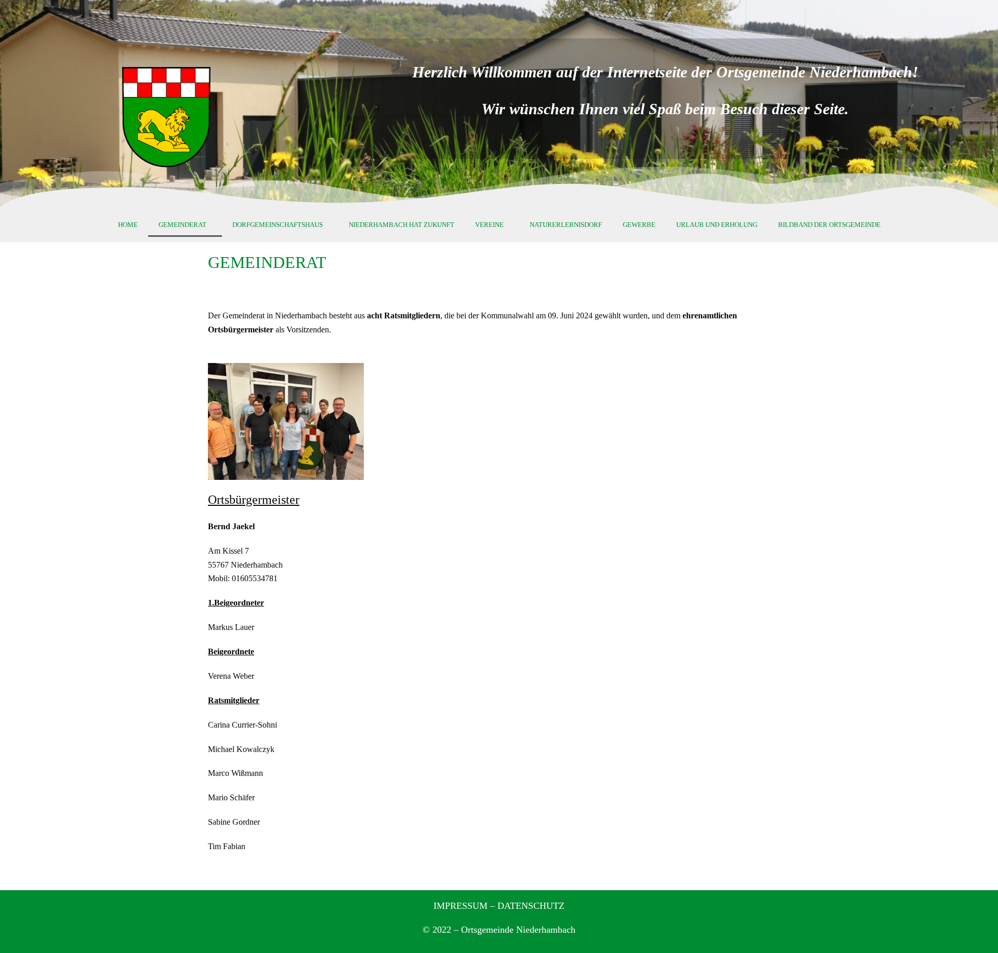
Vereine (489, 225)
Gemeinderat (182, 225)
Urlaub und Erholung (716, 225)
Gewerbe (639, 225)
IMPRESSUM (461, 906)
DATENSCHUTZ (530, 906)
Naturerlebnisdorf (566, 225)
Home (128, 225)
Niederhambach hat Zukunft (401, 225)
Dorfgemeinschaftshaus (277, 225)
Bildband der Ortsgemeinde (829, 225)
